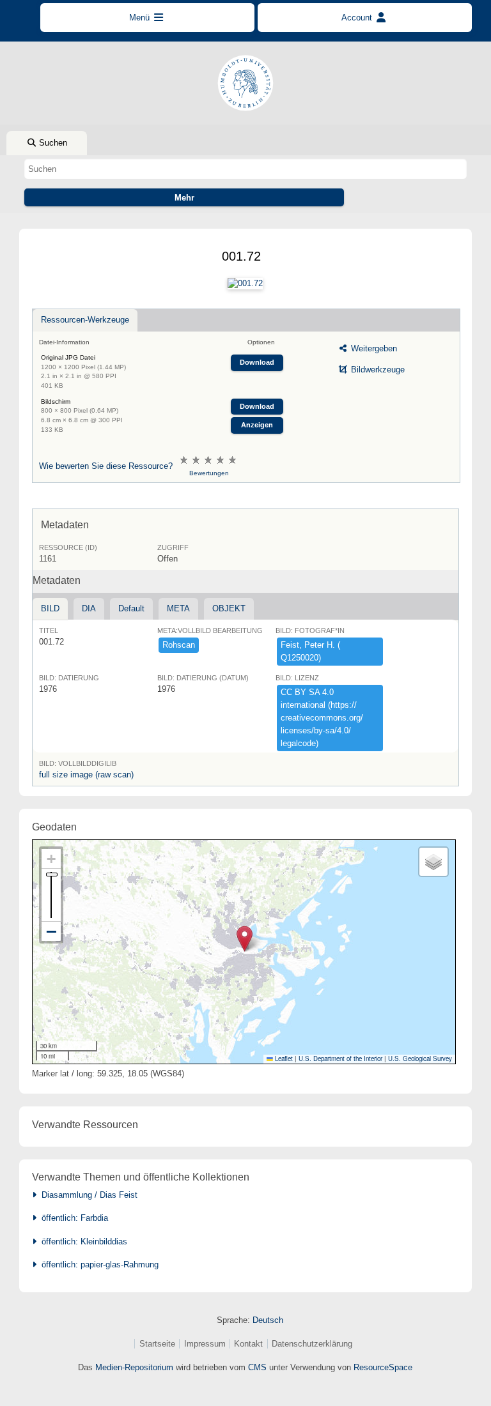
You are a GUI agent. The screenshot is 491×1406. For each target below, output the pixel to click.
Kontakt (248, 1344)
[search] (245, 168)
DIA (89, 608)
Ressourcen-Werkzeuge (85, 320)
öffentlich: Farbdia (72, 1218)
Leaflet (283, 1058)
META (178, 608)
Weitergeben (372, 348)
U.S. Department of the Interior (340, 1058)
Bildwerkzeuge (376, 369)
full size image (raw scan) (86, 774)
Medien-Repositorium (134, 1367)
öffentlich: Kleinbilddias (81, 1241)
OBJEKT (229, 608)
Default (131, 608)
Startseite (157, 1344)
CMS (257, 1367)
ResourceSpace (383, 1367)
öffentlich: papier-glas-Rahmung (97, 1264)
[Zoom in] (51, 859)
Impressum (205, 1344)
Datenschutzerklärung (312, 1344)
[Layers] (433, 862)
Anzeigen (257, 425)
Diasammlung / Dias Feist (86, 1195)
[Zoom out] (51, 931)
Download (257, 362)
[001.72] (245, 283)
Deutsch (268, 1320)
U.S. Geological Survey (420, 1058)
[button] (245, 939)
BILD (50, 608)
